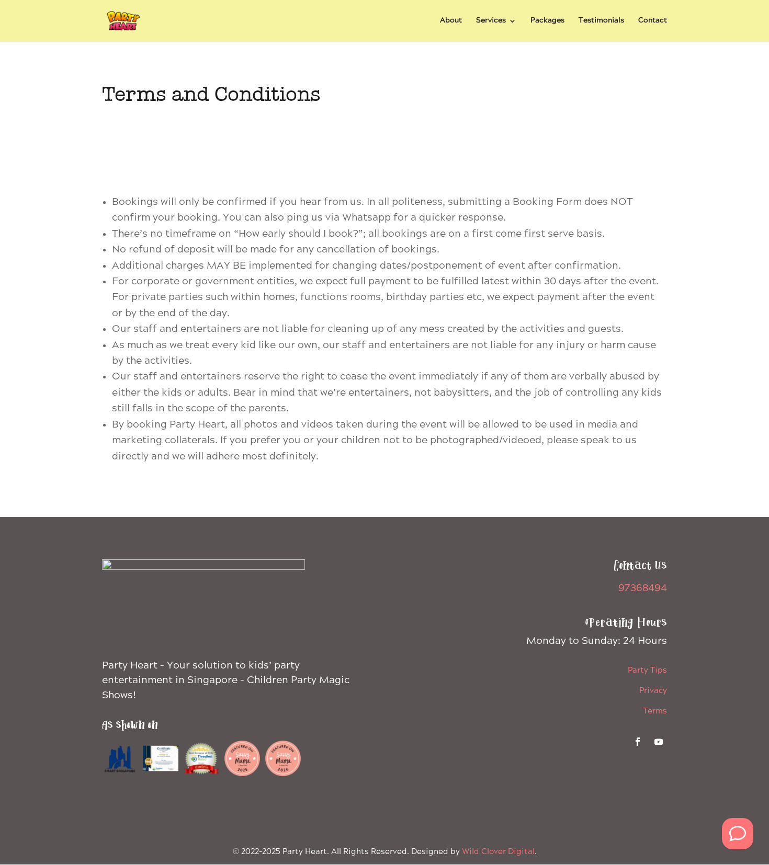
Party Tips (647, 670)
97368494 (642, 588)
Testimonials (601, 21)
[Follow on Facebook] (637, 741)
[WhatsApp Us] (737, 833)
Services (491, 21)
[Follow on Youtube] (658, 741)
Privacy (653, 691)
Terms (655, 711)
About (451, 21)
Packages (547, 21)
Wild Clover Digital (498, 852)
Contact (652, 21)
